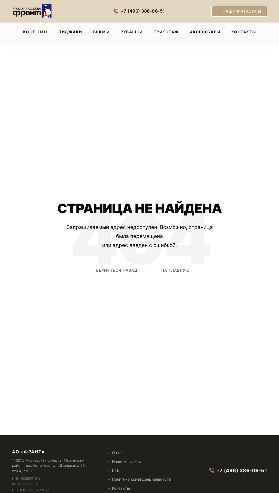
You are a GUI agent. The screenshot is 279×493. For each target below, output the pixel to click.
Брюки (101, 32)
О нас (117, 452)
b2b (115, 470)
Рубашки (131, 32)
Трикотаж (166, 32)
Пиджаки (70, 32)
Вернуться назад (116, 270)
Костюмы (35, 32)
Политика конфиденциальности (141, 479)
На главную (175, 270)
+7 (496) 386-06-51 (143, 11)
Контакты (243, 32)
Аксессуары (205, 32)
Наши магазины (242, 11)
